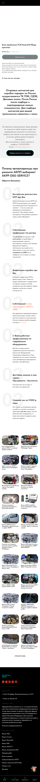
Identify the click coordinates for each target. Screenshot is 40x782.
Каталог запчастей (8, 763)
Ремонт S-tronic (7, 737)
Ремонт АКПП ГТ (7, 747)
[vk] (6, 682)
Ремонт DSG (6, 734)
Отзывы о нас (6, 766)
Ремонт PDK (6, 743)
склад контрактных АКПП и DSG (23, 306)
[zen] (16, 682)
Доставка (5, 769)
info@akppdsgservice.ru (22, 147)
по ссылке (22, 322)
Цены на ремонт (7, 756)
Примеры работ (7, 753)
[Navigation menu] (3, 3)
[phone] (3, 682)
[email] (9, 682)
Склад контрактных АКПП (10, 759)
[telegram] (13, 682)
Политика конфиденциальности (12, 726)
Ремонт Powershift (7, 740)
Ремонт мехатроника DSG (10, 750)
